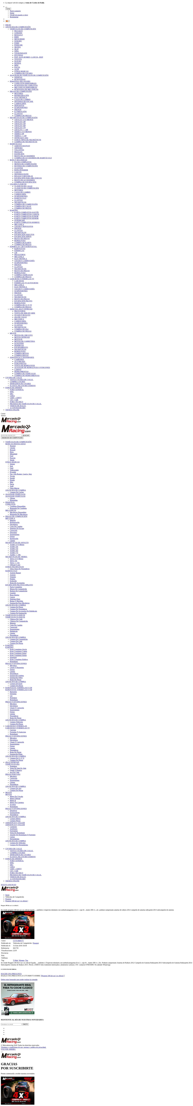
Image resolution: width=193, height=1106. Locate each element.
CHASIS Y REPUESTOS (23, 226)
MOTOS (13, 333)
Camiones (13, 827)
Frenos (12, 536)
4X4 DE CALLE (20, 317)
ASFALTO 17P (20, 128)
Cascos (12, 597)
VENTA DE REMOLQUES (24, 365)
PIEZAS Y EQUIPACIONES (16, 663)
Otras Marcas (14, 488)
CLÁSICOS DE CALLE (23, 186)
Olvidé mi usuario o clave (19, 15)
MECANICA (19, 224)
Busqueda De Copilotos (18, 508)
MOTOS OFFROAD (22, 337)
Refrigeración (14, 522)
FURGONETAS (20, 363)
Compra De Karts (16, 684)
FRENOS (17, 109)
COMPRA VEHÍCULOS (23, 275)
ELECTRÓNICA (20, 97)
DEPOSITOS (19, 105)
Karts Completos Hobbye (19, 659)
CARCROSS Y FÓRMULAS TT (22, 279)
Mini (11, 482)
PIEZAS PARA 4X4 (12, 774)
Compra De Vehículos (17, 843)
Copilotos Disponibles (17, 506)
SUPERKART (19, 220)
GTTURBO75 (18, 941)
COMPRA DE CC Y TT (23, 305)
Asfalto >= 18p (15, 555)
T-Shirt (15, 960)
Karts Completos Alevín (18, 649)
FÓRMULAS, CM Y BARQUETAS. (23, 247)
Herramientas (14, 839)
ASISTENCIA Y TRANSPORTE (22, 357)
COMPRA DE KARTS (22, 243)
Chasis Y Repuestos (17, 667)
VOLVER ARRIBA (8, 1049)
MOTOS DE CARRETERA (24, 341)
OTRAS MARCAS (21, 71)
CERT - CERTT (16, 398)
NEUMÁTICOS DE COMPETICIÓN (24, 118)
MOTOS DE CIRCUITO (23, 335)
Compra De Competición (19, 639)
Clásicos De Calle (16, 619)
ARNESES (18, 148)
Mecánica (13, 704)
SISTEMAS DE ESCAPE (23, 101)
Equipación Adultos (17, 676)
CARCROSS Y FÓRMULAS (16, 726)
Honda (12, 480)
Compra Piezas (15, 821)
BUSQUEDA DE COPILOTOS (26, 85)
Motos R (13, 800)
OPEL (16, 51)
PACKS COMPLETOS (22, 162)
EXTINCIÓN (19, 154)
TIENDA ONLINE (12, 410)
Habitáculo (14, 631)
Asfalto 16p (14, 551)
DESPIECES (19, 345)
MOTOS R (18, 339)
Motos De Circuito (16, 796)
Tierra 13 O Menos (16, 559)
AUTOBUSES (19, 361)
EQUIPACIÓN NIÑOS (22, 236)
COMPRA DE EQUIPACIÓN (25, 182)
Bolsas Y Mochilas (16, 601)
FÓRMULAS (19, 251)
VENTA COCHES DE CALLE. (21, 380)
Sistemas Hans (15, 599)
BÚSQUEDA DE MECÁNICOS (26, 89)
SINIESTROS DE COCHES (20, 384)
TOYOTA (18, 59)
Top (26, 960)
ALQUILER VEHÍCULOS (15, 494)
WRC (12, 392)
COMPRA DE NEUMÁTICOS (25, 142)
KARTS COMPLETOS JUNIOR (26, 216)
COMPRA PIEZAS (21, 355)
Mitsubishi (13, 454)
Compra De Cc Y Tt (17, 758)
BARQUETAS (19, 249)
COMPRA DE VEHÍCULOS (25, 373)
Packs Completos (16, 587)
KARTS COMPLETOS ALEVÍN (26, 212)
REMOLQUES (19, 240)
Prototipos (13, 698)
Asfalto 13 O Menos (17, 545)
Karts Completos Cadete (18, 651)
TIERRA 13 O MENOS (23, 132)
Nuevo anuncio (15, 11)
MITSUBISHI (19, 39)
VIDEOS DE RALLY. (18, 406)
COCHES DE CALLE (13, 378)
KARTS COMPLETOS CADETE (26, 214)
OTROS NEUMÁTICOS (14, 567)
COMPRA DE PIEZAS (22, 116)
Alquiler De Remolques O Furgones (22, 835)
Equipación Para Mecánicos (19, 603)
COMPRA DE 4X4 (21, 329)
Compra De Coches (17, 492)
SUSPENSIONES (20, 107)
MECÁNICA (19, 257)
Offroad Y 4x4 (15, 565)
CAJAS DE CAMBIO (22, 99)
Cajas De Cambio (16, 526)
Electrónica (14, 524)
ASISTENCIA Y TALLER (15, 823)
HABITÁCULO (16, 144)
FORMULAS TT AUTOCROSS (26, 283)
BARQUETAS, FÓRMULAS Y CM (18, 688)
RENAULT (18, 35)
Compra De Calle (16, 641)
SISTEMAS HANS (21, 174)
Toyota (12, 476)
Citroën (12, 448)
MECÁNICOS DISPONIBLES (25, 87)
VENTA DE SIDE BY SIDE (24, 313)
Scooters (13, 805)
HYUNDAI (18, 55)
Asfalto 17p (14, 553)
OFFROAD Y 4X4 (21, 138)
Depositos (13, 532)
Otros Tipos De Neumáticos (19, 569)
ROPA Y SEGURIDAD (18, 160)
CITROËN (18, 33)
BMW (16, 37)
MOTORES (18, 93)
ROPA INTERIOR (21, 170)
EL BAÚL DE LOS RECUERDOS (23, 386)
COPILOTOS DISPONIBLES (25, 83)
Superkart (13, 657)
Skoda (12, 460)
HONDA (17, 63)
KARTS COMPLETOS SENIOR (26, 218)
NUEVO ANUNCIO (8, 885)
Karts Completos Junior (18, 653)
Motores (13, 520)
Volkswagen (14, 470)
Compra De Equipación (18, 613)
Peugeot (13, 446)
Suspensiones (14, 534)
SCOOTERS (19, 343)
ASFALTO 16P (20, 126)
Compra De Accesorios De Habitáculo (23, 611)
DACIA (17, 67)
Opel (11, 468)
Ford (11, 456)
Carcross (13, 730)
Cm (11, 696)
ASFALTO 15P (20, 124)
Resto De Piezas (15, 680)
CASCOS (17, 172)
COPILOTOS (10, 504)
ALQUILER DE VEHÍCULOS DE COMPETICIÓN (29, 75)
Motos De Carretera (17, 802)
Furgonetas (14, 831)
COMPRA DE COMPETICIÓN (26, 204)
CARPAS (17, 369)
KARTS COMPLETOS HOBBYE (27, 222)
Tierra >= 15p (15, 563)
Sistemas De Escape (17, 528)
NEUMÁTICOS (20, 202)
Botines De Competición (18, 591)
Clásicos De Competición (19, 621)
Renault (12, 450)
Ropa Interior (14, 595)
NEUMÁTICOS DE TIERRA (16, 557)
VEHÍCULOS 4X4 (12, 764)
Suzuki (12, 478)
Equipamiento (15, 813)
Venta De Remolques (17, 833)
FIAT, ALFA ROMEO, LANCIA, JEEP (28, 57)
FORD (16, 43)
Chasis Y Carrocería (17, 708)
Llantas (12, 541)
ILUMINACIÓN (20, 112)
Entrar (12, 13)
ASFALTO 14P (20, 122)
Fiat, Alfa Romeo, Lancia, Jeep (21, 474)
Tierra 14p (13, 561)
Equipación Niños (16, 678)
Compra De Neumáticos (18, 609)
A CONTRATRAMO (17, 408)
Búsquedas (14, 500)
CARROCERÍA (20, 103)
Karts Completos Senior (18, 655)
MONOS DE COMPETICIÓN (25, 164)
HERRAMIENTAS (21, 371)
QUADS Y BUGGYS (22, 315)
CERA (12, 396)
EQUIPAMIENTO (21, 347)
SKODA (17, 47)
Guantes (13, 593)
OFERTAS (18, 77)
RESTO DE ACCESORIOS (24, 156)
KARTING (14, 210)
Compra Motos (15, 819)
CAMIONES (19, 359)
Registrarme (14, 17)
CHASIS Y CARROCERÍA (24, 261)
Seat (11, 466)
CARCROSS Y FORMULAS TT (17, 728)
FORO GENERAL (17, 390)
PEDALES (18, 152)
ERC (11, 394)
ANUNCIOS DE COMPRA (15, 490)
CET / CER (14, 400)
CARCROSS (19, 281)
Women (21, 960)
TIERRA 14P (19, 134)
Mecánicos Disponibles (18, 512)
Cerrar (8, 9)
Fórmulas (13, 694)
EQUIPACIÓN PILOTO (23, 301)
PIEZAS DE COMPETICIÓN (21, 91)
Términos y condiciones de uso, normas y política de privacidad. (23, 1047)
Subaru (12, 464)
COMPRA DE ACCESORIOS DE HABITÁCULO (33, 158)
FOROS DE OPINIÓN (13, 388)
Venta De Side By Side (18, 768)
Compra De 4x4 (15, 788)
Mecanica (13, 665)
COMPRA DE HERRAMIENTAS (26, 376)
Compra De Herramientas (19, 845)
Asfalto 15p (14, 549)
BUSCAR (26, 435)
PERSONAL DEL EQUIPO (20, 81)
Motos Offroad (15, 798)
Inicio (7, 895)
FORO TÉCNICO (16, 402)
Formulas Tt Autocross (18, 732)
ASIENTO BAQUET (22, 146)
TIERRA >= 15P (20, 136)
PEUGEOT (18, 31)
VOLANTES (19, 150)
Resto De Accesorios (17, 583)
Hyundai (13, 472)
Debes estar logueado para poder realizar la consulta (19, 979)
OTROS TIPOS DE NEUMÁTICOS (27, 140)
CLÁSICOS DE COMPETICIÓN (26, 188)
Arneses (13, 575)
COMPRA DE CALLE (22, 206)
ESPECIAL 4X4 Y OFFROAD (21, 309)
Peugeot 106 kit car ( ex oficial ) (16, 901)
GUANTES (18, 168)
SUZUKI (17, 61)
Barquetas (13, 692)
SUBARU (18, 41)
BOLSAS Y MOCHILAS (23, 176)
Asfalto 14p (14, 547)
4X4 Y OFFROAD (12, 762)
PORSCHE (18, 45)
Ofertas (12, 498)
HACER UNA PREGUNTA (11, 974)
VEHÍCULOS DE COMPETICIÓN (23, 29)
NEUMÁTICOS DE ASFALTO (17, 543)
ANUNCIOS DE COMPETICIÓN (18, 27)
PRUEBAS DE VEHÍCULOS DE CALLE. (26, 404)
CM (15, 253)
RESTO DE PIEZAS (22, 238)
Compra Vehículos (16, 722)
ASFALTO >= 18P (21, 130)
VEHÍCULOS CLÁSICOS (15, 615)
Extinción (13, 581)
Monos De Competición (18, 589)
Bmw (12, 452)
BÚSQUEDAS (19, 79)
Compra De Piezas (16, 607)
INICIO (8, 25)
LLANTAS (18, 114)
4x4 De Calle (14, 772)
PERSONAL (10, 502)
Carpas (12, 837)
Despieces (13, 811)
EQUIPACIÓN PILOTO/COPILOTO (19, 585)
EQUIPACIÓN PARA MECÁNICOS (28, 178)
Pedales (12, 579)
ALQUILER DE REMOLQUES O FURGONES (32, 367)
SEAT (16, 49)
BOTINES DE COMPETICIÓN (26, 166)
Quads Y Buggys (16, 770)
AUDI (16, 69)
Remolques (14, 661)
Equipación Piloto (16, 754)
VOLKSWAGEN (20, 53)
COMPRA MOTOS (21, 353)
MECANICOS (10, 510)
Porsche (12, 458)
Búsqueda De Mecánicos (18, 514)
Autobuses (13, 829)
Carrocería (13, 530)
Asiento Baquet (15, 573)
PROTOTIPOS (19, 255)
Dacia (12, 484)
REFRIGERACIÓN (21, 95)
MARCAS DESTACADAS (15, 444)
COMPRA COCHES (17, 382)
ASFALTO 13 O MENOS (23, 120)
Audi (11, 486)
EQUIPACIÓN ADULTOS (24, 234)
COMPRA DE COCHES (23, 73)
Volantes (13, 577)
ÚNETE (25, 1024)
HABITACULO (11, 571)
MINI (16, 65)
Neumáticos (14, 635)
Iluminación (14, 539)
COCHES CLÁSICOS (18, 184)
